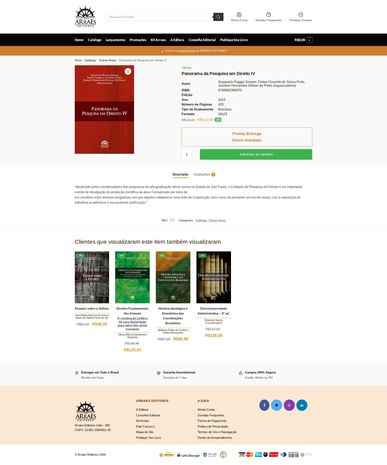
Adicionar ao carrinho (256, 154)
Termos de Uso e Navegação (217, 432)
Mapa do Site (145, 432)
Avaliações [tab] (202, 174)
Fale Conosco (145, 426)
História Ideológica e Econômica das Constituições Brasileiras (173, 316)
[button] (128, 71)
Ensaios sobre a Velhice (92, 308)
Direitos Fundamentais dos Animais (132, 311)
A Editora (142, 409)
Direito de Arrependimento (215, 437)
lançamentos (187, 50)
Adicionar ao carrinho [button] (92, 333)
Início (78, 60)
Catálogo (90, 60)
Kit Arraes (142, 420)
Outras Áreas (107, 60)
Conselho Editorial (148, 415)
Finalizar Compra (301, 20)
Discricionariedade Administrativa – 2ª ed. (214, 311)
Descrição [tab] (180, 174)
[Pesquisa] (218, 17)
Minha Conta (239, 20)
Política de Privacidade (213, 426)
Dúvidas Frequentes (269, 20)
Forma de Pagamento (212, 420)
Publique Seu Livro (148, 437)
